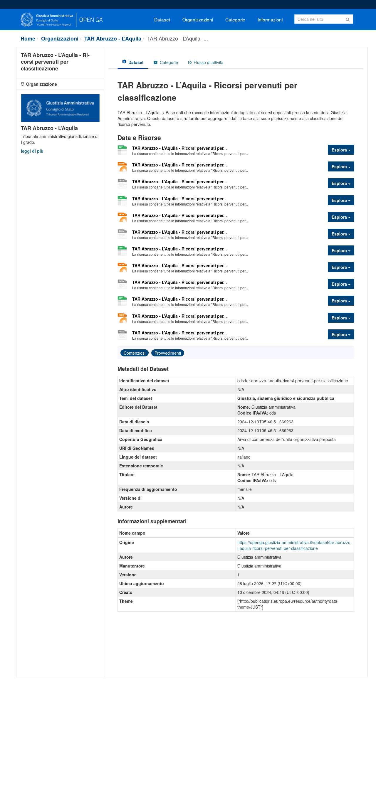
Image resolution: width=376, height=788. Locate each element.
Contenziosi (134, 353)
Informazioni (270, 19)
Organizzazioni (197, 19)
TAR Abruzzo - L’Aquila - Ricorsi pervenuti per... (179, 148)
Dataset (162, 19)
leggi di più (32, 151)
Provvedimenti (168, 353)
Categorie (235, 19)
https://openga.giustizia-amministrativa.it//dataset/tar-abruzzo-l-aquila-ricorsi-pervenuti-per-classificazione (294, 545)
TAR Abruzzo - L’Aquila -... (177, 38)
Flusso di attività (208, 62)
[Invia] (347, 18)
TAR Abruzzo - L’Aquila (112, 38)
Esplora (340, 150)
